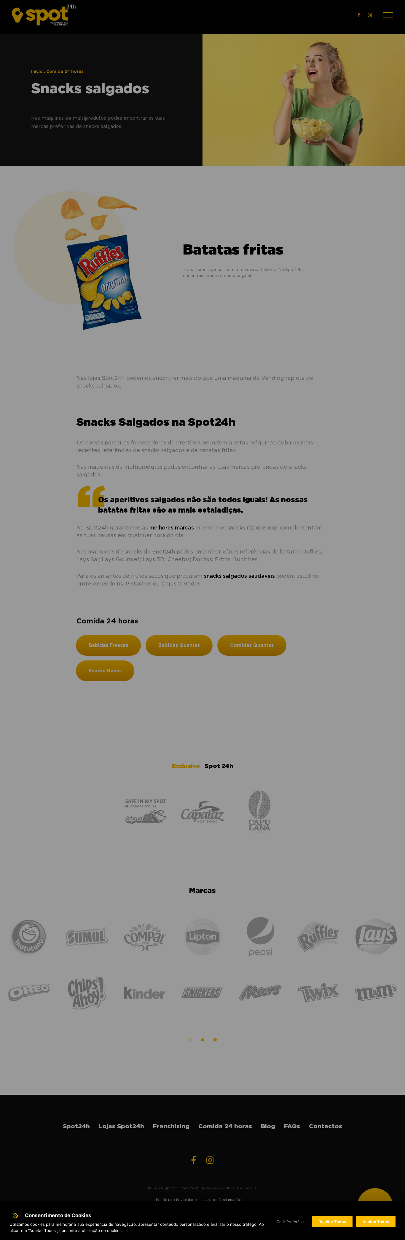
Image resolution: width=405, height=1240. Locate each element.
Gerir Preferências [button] (293, 1222)
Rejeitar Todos (332, 1221)
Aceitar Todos (375, 1221)
